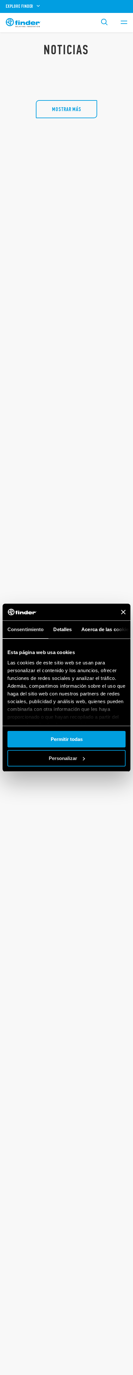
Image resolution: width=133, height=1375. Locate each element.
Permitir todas (67, 739)
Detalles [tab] (62, 629)
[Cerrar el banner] (123, 612)
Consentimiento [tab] (25, 629)
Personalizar (63, 758)
